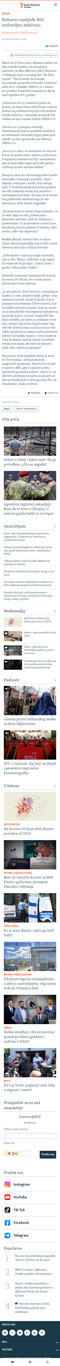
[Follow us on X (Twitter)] (12, 1333)
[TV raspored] (42, 1333)
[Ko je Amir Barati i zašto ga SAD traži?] (30, 907)
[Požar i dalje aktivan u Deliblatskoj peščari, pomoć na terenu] (13, 650)
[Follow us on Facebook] (5, 1333)
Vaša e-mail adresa (16, 1129)
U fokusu (11, 786)
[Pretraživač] (47, 1362)
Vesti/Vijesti (15, 526)
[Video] (12, 1362)
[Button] (51, 46)
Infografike (12, 824)
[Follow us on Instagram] (27, 1333)
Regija (6, 13)
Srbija (8, 1027)
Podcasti (11, 680)
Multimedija (14, 611)
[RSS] (35, 1333)
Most (7, 1081)
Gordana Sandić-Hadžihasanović (20, 33)
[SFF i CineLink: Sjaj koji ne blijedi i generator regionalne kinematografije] (30, 745)
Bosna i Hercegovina (18, 873)
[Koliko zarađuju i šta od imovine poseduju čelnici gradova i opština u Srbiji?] (30, 1009)
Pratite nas (48, 1154)
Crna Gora (11, 926)
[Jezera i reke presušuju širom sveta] (13, 636)
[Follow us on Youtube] (20, 1333)
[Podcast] (30, 1362)
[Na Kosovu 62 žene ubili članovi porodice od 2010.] (13, 622)
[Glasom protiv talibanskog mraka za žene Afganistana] (30, 700)
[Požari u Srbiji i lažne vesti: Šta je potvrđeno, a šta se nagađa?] (30, 441)
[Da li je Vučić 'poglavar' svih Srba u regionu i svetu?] (30, 1062)
